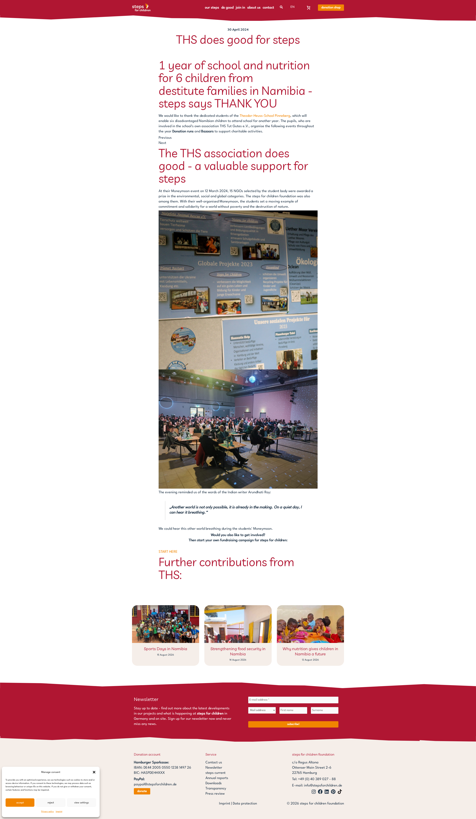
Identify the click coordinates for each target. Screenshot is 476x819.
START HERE (168, 551)
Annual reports (216, 778)
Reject (51, 802)
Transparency (215, 788)
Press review (215, 793)
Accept (20, 802)
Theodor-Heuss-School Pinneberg (265, 116)
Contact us (213, 762)
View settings (81, 802)
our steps (212, 7)
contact (268, 7)
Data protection (245, 803)
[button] (94, 772)
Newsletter (213, 767)
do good (227, 7)
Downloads (213, 783)
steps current (215, 773)
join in (240, 7)
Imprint (59, 812)
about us (253, 7)
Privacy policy (47, 812)
